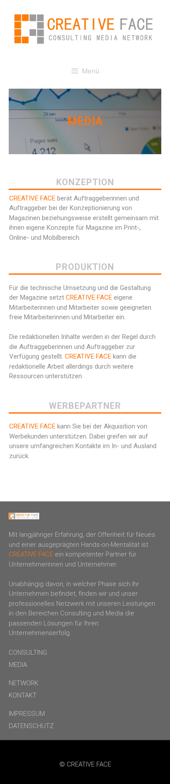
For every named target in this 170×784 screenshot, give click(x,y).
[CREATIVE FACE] (85, 28)
